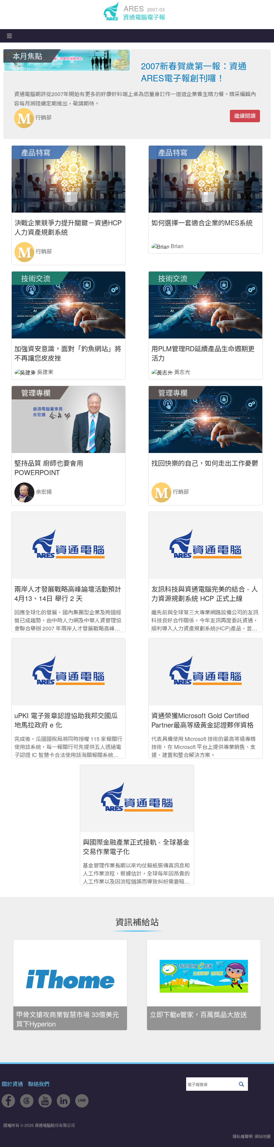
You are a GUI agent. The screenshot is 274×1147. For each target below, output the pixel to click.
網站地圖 (263, 1136)
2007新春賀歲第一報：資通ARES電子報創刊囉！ (194, 72)
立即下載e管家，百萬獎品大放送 (198, 1014)
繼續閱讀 (245, 116)
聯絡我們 (38, 1084)
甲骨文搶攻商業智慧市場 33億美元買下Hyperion (67, 1018)
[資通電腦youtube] (45, 1105)
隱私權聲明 (243, 1136)
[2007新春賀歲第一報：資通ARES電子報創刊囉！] (66, 60)
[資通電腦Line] (82, 1105)
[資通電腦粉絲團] (8, 1105)
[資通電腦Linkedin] (63, 1105)
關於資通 (12, 1084)
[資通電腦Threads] (26, 1105)
